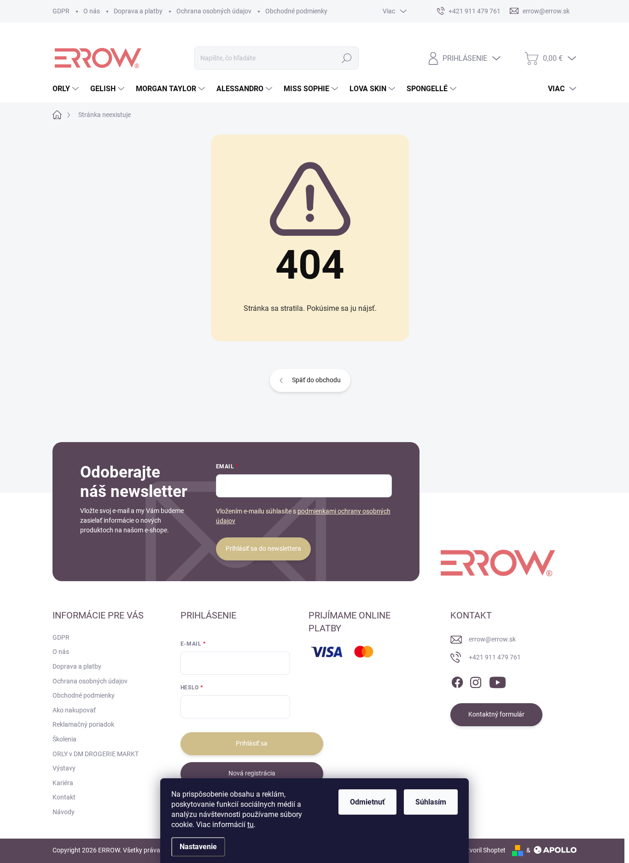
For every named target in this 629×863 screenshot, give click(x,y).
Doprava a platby (138, 11)
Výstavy (64, 768)
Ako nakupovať (74, 710)
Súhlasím (430, 802)
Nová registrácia (251, 773)
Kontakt (64, 797)
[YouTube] (497, 681)
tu (250, 824)
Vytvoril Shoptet (483, 850)
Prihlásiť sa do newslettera (263, 548)
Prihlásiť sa (252, 743)
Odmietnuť (367, 802)
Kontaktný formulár (496, 714)
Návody (63, 812)
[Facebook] (457, 681)
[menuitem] (66, 89)
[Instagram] (476, 681)
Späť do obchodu (316, 380)
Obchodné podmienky (296, 11)
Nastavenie (198, 846)
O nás (91, 11)
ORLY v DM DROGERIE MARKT (95, 754)
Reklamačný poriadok (83, 724)
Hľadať (346, 58)
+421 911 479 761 (495, 657)
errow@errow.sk (492, 639)
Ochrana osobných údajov (213, 11)
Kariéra (62, 783)
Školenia (64, 739)
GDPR (61, 11)
